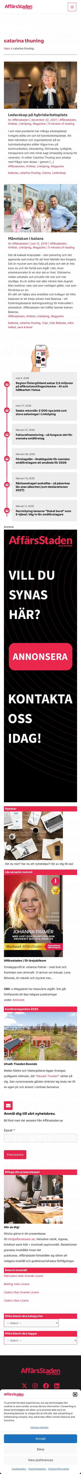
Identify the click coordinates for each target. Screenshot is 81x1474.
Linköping (25, 123)
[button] (75, 1394)
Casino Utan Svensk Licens (21, 1292)
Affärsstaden (67, 119)
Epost (9, 1130)
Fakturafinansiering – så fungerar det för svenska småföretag (44, 436)
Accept (41, 1438)
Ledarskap (59, 172)
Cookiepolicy (19, 1468)
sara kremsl (24, 327)
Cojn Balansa (57, 322)
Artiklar (12, 123)
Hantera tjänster (39, 1427)
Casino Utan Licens (16, 1300)
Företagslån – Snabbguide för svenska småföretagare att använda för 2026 (43, 460)
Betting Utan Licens (16, 1284)
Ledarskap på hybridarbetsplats (37, 115)
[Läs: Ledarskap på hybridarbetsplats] (40, 84)
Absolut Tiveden (47, 1076)
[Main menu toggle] (72, 7)
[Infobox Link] (40, 840)
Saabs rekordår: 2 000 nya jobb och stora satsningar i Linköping (41, 412)
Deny (40, 1449)
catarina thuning (30, 172)
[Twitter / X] (24, 1386)
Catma (46, 172)
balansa (13, 172)
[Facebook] (46, 1386)
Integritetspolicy (37, 1468)
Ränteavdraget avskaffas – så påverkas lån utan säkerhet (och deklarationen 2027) (43, 487)
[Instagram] (35, 1386)
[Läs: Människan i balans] (40, 208)
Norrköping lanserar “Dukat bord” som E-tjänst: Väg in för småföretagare (43, 512)
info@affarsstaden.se (21, 1239)
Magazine (39, 123)
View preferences (40, 1460)
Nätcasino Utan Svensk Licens (23, 1275)
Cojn (45, 322)
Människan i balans (25, 238)
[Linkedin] (57, 1386)
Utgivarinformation (58, 1468)
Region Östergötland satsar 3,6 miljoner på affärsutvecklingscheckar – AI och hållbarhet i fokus (44, 386)
